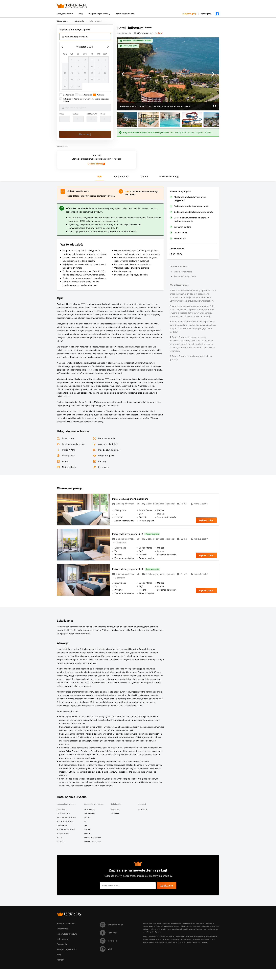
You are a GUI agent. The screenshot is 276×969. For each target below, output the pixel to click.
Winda (59, 837)
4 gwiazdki (142, 809)
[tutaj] (179, 942)
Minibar (87, 817)
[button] (214, 106)
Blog (80, 14)
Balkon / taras (89, 813)
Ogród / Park (62, 825)
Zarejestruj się (189, 14)
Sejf (85, 825)
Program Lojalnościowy (99, 14)
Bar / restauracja (63, 813)
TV (85, 821)
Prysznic (87, 833)
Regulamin (62, 944)
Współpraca (62, 928)
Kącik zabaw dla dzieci (66, 817)
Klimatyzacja (89, 809)
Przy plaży (61, 841)
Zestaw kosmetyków (92, 841)
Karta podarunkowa (125, 14)
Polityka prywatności (66, 949)
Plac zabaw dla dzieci (66, 829)
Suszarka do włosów (92, 837)
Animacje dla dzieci (65, 821)
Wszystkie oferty (65, 14)
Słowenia (115, 813)
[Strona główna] (75, 5)
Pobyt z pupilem (63, 833)
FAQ (59, 954)
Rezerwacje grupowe (67, 934)
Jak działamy (63, 939)
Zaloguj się (206, 14)
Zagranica (115, 809)
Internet (87, 829)
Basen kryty (62, 809)
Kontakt (60, 959)
